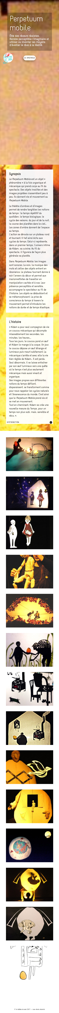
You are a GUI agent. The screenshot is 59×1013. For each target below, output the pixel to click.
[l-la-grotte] (29, 627)
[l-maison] (29, 745)
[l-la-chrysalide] (29, 901)
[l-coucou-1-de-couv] (29, 980)
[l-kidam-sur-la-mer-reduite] (29, 471)
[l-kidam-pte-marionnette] (29, 823)
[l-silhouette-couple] (29, 549)
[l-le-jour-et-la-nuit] (29, 862)
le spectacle (29, 58)
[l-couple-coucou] (29, 510)
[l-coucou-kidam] (29, 784)
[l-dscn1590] (29, 706)
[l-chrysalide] (29, 940)
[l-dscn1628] (29, 667)
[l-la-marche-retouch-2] (29, 588)
